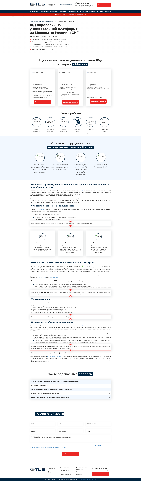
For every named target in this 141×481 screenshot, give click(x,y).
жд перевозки (41, 209)
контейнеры (42, 277)
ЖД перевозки (34, 11)
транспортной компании (55, 356)
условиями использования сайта (55, 447)
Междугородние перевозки (69, 11)
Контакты (108, 11)
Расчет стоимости (104, 5)
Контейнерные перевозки (49, 11)
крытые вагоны (54, 277)
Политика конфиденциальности (88, 479)
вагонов (107, 199)
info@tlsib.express (67, 4)
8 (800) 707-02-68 (81, 3)
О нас (101, 11)
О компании (80, 472)
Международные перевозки (89, 11)
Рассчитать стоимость (42, 102)
